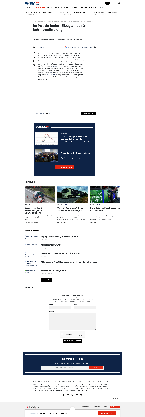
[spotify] (81, 394)
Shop (96, 3)
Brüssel (55, 66)
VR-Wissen (83, 7)
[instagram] (72, 394)
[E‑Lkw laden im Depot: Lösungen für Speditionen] (105, 194)
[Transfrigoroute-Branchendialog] (46, 155)
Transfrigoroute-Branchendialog (75, 153)
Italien (51, 72)
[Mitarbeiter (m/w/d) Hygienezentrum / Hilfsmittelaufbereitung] (32, 263)
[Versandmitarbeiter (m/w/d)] (32, 271)
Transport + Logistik (53, 22)
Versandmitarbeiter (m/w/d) (53, 271)
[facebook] (63, 394)
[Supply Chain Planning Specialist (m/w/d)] (32, 237)
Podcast (75, 7)
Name (75, 304)
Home (34, 22)
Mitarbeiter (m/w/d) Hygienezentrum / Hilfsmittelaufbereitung (69, 262)
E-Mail (51, 304)
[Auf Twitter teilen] (34, 57)
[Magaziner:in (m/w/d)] (31, 244)
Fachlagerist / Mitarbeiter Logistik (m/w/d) (60, 253)
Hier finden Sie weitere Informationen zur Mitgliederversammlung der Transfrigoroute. (72, 157)
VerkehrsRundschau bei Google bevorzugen (80, 47)
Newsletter (90, 3)
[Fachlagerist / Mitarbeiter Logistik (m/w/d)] (32, 254)
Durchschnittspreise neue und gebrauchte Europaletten (74, 137)
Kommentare (40, 47)
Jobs (101, 3)
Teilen (50, 47)
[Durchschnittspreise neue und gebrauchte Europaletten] (46, 138)
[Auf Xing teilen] (34, 65)
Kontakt (97, 407)
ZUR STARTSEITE (88, 113)
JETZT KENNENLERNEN (64, 167)
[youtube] (68, 394)
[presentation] (119, 14)
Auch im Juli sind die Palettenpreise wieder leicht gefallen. (75, 142)
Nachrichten (40, 7)
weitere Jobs (46, 280)
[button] (72, 408)
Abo (107, 3)
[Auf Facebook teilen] (34, 53)
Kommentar (52, 311)
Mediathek (58, 7)
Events (66, 7)
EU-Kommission (52, 75)
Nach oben (115, 398)
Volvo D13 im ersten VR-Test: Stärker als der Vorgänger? (70, 209)
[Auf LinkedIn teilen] (34, 61)
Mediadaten (86, 407)
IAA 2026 (49, 7)
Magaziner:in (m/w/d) (51, 245)
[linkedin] (77, 394)
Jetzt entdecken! (107, 413)
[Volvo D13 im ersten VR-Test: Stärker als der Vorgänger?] (72, 194)
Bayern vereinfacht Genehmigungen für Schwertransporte (33, 210)
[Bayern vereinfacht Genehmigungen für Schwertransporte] (40, 194)
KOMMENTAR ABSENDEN (72, 341)
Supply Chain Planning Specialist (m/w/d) (59, 236)
